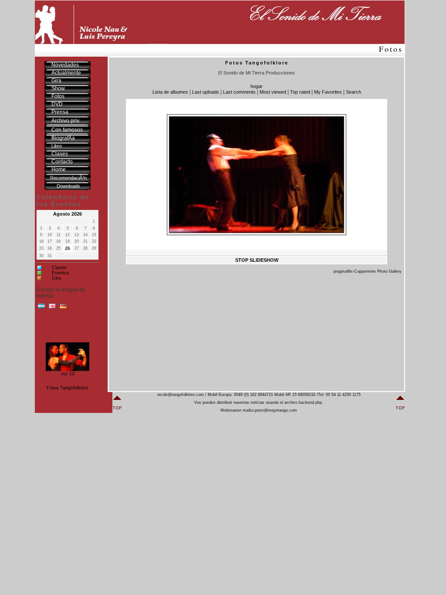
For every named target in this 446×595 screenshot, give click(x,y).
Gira (56, 278)
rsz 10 (67, 372)
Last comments (239, 92)
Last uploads (205, 92)
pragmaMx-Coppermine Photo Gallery (368, 271)
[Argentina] (41, 308)
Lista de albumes (170, 92)
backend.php (310, 402)
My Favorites (328, 92)
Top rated (300, 92)
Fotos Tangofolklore (67, 387)
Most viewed (273, 92)
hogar (256, 86)
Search (353, 92)
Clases (59, 267)
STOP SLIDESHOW (256, 260)
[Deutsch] (63, 308)
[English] (52, 308)
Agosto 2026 (67, 213)
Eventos (60, 272)
